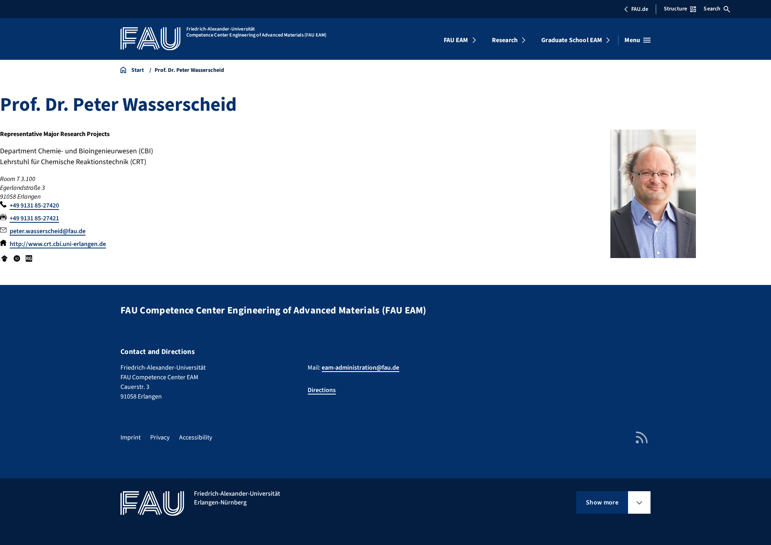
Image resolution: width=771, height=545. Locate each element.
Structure (675, 9)
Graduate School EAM (571, 40)
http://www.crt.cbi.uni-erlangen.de (58, 244)
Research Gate (28, 258)
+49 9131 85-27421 (34, 218)
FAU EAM (456, 40)
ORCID (16, 258)
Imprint (130, 437)
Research (505, 40)
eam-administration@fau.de (360, 367)
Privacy (159, 437)
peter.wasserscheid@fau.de (48, 231)
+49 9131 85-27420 (34, 205)
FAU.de (639, 9)
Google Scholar (4, 258)
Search (712, 9)
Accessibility (195, 437)
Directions (322, 390)
